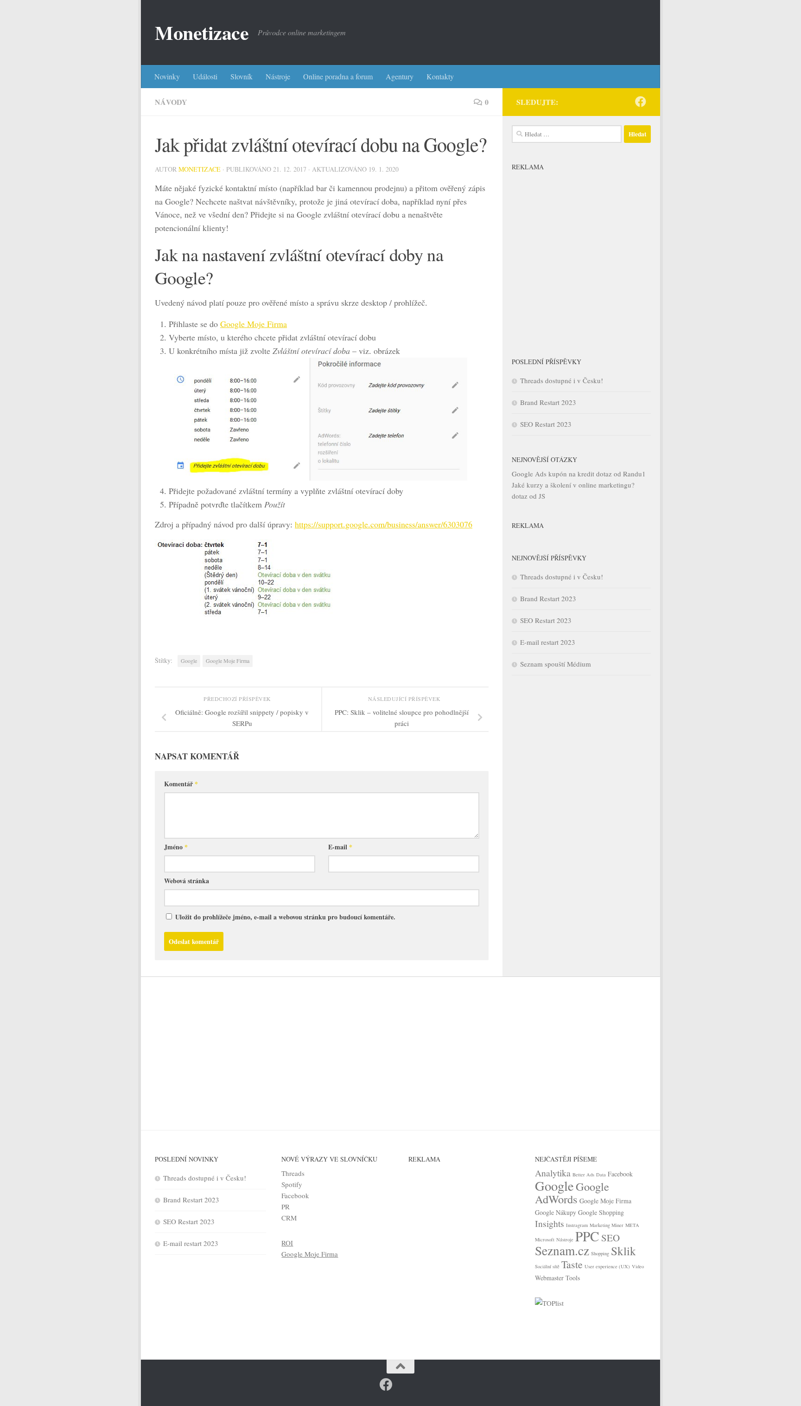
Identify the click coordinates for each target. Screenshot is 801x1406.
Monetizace (201, 32)
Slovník (241, 76)
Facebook (295, 1195)
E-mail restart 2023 (547, 642)
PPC (587, 1236)
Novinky (167, 76)
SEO (610, 1237)
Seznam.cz (562, 1250)
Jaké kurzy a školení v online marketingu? (573, 484)
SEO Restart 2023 (546, 424)
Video (638, 1266)
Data (601, 1174)
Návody (171, 101)
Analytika (553, 1173)
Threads (293, 1173)
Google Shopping (601, 1212)
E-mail (340, 847)
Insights (549, 1223)
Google (189, 660)
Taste (572, 1264)
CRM (289, 1217)
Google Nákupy (555, 1212)
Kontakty (440, 76)
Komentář (181, 784)
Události (205, 76)
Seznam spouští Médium (555, 663)
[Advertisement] (581, 256)
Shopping (600, 1253)
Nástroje (278, 76)
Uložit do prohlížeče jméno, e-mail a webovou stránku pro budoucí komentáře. (285, 917)
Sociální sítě (547, 1266)
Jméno (176, 847)
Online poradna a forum (338, 76)
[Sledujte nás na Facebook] (640, 101)
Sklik (623, 1250)
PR (285, 1206)
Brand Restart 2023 (548, 402)
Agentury (399, 76)
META (632, 1225)
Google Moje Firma (253, 323)
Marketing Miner (606, 1225)
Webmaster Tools (557, 1277)
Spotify (291, 1184)
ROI (287, 1242)
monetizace (199, 169)
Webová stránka (186, 881)
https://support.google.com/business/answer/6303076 (383, 524)
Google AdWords (572, 1193)
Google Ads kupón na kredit (553, 473)
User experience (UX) (607, 1266)
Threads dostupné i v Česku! (561, 380)
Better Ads (583, 1174)
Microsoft (544, 1239)
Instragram (577, 1225)
